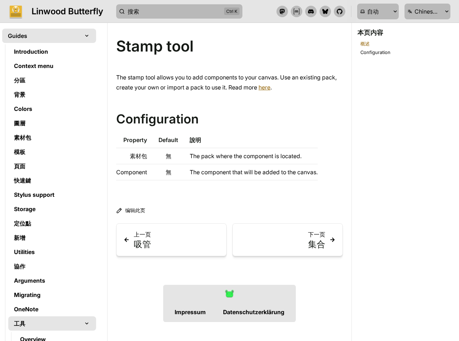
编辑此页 (135, 210)
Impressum (190, 312)
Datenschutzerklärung (253, 312)
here (264, 87)
